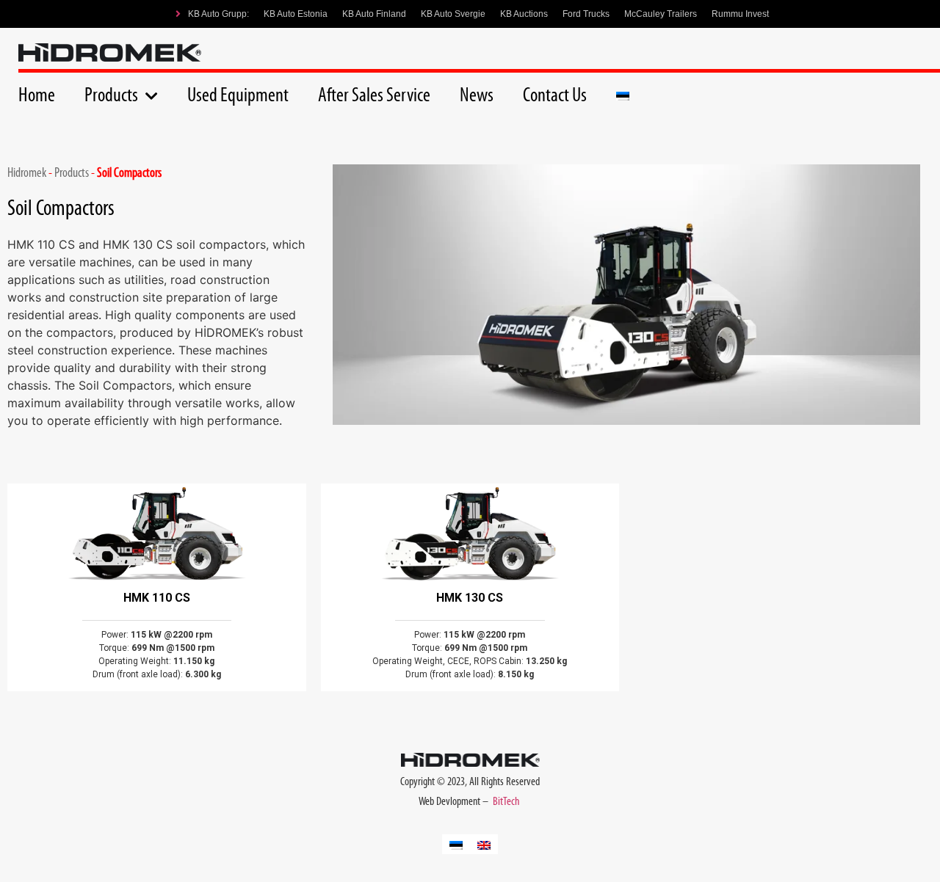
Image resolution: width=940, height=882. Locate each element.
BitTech (507, 802)
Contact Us (555, 96)
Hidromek (26, 174)
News (477, 96)
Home (36, 96)
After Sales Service (374, 96)
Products (111, 96)
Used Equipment (238, 96)
